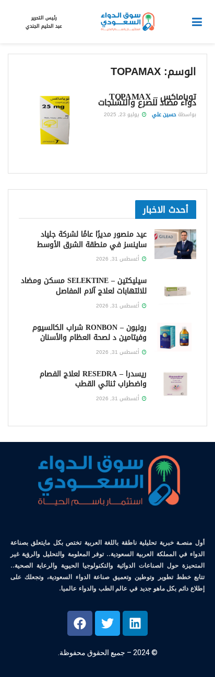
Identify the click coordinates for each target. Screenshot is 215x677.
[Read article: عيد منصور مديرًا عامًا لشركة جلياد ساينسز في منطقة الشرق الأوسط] (175, 244)
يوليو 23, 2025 (122, 114)
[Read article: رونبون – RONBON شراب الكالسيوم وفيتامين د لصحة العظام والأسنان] (175, 337)
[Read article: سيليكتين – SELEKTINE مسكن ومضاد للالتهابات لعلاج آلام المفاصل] (175, 290)
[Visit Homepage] (127, 21)
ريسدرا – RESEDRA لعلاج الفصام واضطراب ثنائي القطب (93, 379)
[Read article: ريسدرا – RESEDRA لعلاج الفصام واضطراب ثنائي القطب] (175, 384)
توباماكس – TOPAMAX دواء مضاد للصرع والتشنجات (147, 99)
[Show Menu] (197, 22)
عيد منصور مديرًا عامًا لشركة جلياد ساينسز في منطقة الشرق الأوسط (92, 239)
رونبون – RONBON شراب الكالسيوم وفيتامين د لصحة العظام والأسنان (89, 333)
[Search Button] (13, 22)
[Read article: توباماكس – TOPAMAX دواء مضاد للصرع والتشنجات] (54, 119)
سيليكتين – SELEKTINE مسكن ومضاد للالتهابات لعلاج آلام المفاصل (84, 286)
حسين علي (164, 114)
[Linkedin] (135, 623)
